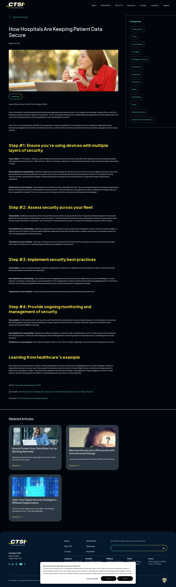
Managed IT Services (140, 59)
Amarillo (155, 10)
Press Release (137, 44)
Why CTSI (68, 546)
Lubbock (155, 13)
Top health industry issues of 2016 (28, 385)
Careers (96, 10)
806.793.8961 (14, 556)
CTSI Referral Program (125, 10)
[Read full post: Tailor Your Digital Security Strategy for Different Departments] (35, 487)
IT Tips (134, 37)
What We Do (91, 541)
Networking (136, 97)
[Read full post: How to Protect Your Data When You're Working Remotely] (35, 436)
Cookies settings (92, 578)
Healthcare (136, 74)
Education (136, 82)
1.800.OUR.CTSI (15, 558)
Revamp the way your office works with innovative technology (92, 452)
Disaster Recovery (139, 112)
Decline (125, 578)
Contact (67, 551)
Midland (155, 16)
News (134, 104)
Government (136, 67)
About (66, 541)
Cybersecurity (137, 29)
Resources (90, 546)
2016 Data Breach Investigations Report (32, 398)
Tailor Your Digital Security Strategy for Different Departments (34, 501)
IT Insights (136, 52)
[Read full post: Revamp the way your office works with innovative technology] (92, 437)
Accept (108, 578)
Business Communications (142, 120)
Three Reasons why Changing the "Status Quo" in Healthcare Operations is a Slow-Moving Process (55, 392)
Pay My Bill (145, 10)
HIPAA (134, 89)
